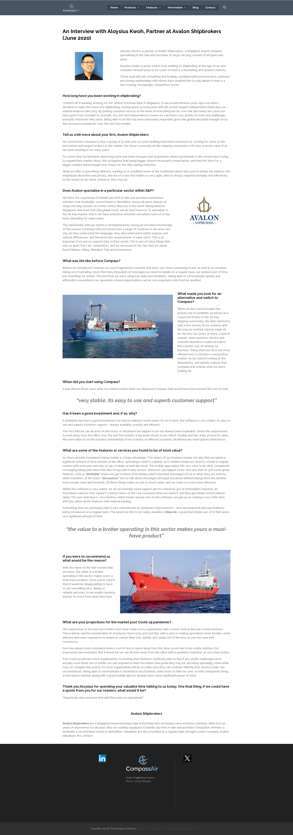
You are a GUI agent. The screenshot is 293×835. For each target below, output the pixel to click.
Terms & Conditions (147, 828)
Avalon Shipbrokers (76, 723)
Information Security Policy (189, 828)
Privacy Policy (166, 828)
